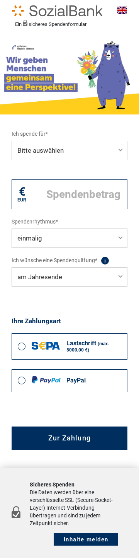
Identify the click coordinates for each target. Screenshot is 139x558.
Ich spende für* (30, 134)
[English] (121, 11)
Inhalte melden (86, 539)
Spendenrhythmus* (35, 221)
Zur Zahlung (69, 438)
